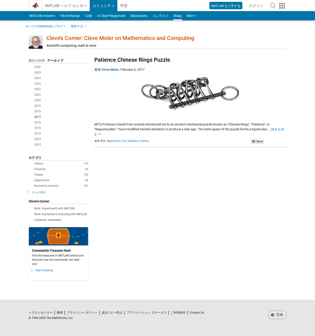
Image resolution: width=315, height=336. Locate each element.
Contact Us (197, 312)
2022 (37, 89)
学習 (124, 5)
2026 (37, 67)
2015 (37, 128)
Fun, (124, 141)
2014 (37, 133)
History (61, 163)
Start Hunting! (44, 270)
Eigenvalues (61, 180)
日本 (279, 315)
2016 (37, 122)
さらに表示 (39, 192)
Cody (88, 16)
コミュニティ (103, 5)
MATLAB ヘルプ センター (66, 5)
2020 (37, 100)
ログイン (257, 7)
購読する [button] (77, 26)
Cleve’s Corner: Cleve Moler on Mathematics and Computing (120, 38)
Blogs (178, 16)
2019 (37, 105)
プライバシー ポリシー (82, 312)
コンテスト (160, 16)
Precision (61, 169)
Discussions (138, 16)
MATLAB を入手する (226, 6)
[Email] (257, 141)
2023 (37, 83)
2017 (37, 117)
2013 (37, 139)
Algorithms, (114, 141)
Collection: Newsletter (47, 220)
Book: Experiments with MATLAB (54, 208)
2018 (37, 111)
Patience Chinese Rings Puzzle (132, 60)
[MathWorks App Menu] (282, 6)
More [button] (190, 16)
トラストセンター (41, 312)
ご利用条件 (178, 312)
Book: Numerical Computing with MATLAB (60, 214)
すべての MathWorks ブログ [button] (44, 26)
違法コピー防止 (112, 312)
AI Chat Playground (111, 16)
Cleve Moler (110, 69)
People (61, 174)
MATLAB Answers (42, 16)
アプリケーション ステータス (146, 312)
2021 (37, 94)
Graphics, (133, 141)
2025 (37, 72)
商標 (60, 312)
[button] (272, 5)
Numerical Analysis (61, 185)
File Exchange (70, 16)
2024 (37, 78)
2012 (37, 144)
